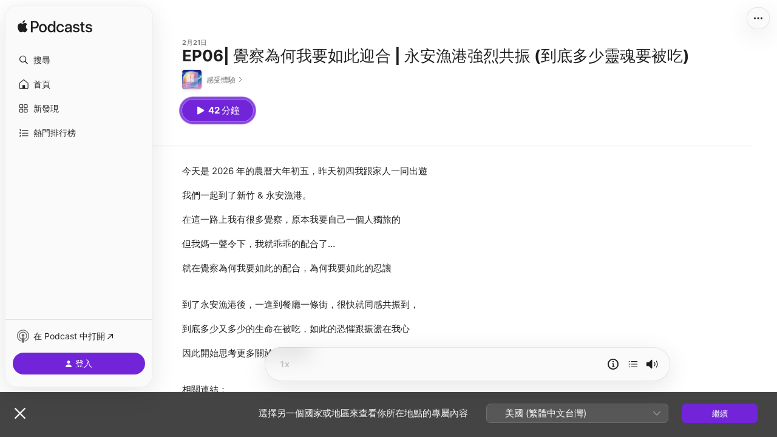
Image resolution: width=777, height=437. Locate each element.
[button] (78, 60)
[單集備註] (613, 364)
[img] (55, 27)
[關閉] (20, 413)
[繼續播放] (633, 364)
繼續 (720, 413)
